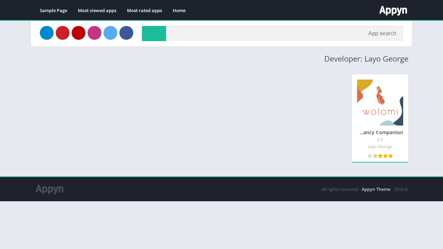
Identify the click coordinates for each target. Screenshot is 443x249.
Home (179, 10)
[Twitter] (110, 33)
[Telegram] (47, 33)
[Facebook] (126, 33)
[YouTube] (78, 33)
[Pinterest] (63, 33)
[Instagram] (94, 33)
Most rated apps (144, 10)
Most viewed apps (97, 10)
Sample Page (53, 10)
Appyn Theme (376, 189)
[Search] (154, 33)
